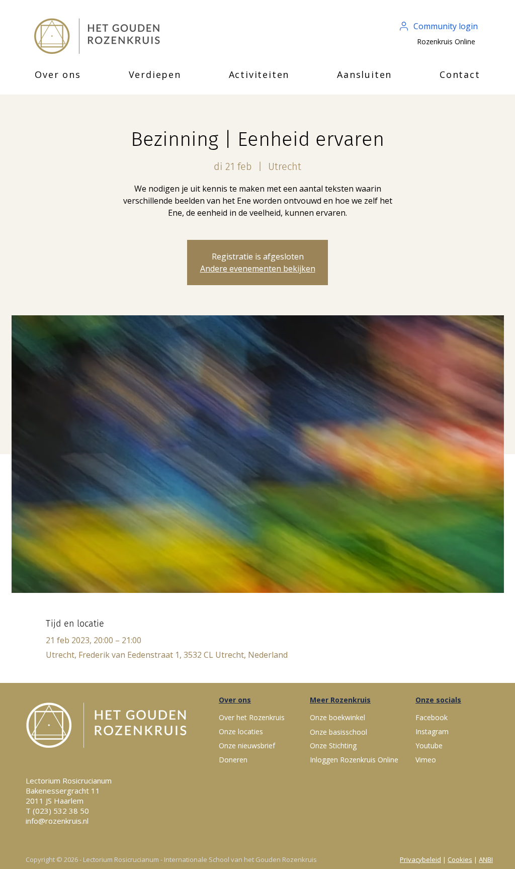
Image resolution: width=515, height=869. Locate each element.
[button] (58, 74)
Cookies (460, 859)
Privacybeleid (420, 859)
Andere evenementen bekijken (257, 268)
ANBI (486, 859)
